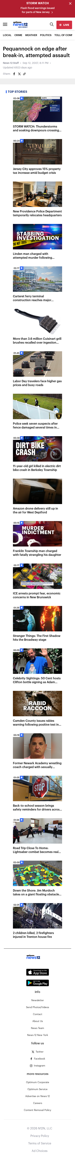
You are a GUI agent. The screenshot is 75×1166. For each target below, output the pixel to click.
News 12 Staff (11, 63)
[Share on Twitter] (19, 73)
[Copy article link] (24, 73)
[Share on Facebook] (14, 73)
